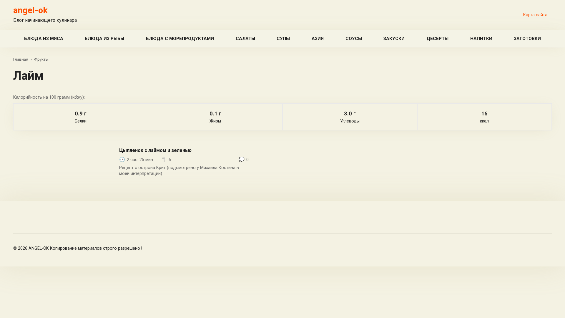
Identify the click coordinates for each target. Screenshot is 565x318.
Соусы (353, 38)
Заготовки (527, 38)
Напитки (481, 38)
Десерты (437, 38)
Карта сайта (535, 14)
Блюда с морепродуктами (180, 38)
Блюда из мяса (43, 38)
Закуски (394, 38)
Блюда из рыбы (104, 38)
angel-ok (30, 10)
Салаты (245, 38)
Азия (318, 38)
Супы (283, 38)
